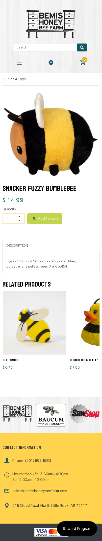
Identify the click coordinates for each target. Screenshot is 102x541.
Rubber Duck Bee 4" (84, 360)
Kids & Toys (16, 79)
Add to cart (48, 218)
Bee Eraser (10, 360)
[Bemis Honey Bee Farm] (51, 23)
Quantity (9, 209)
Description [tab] (17, 246)
